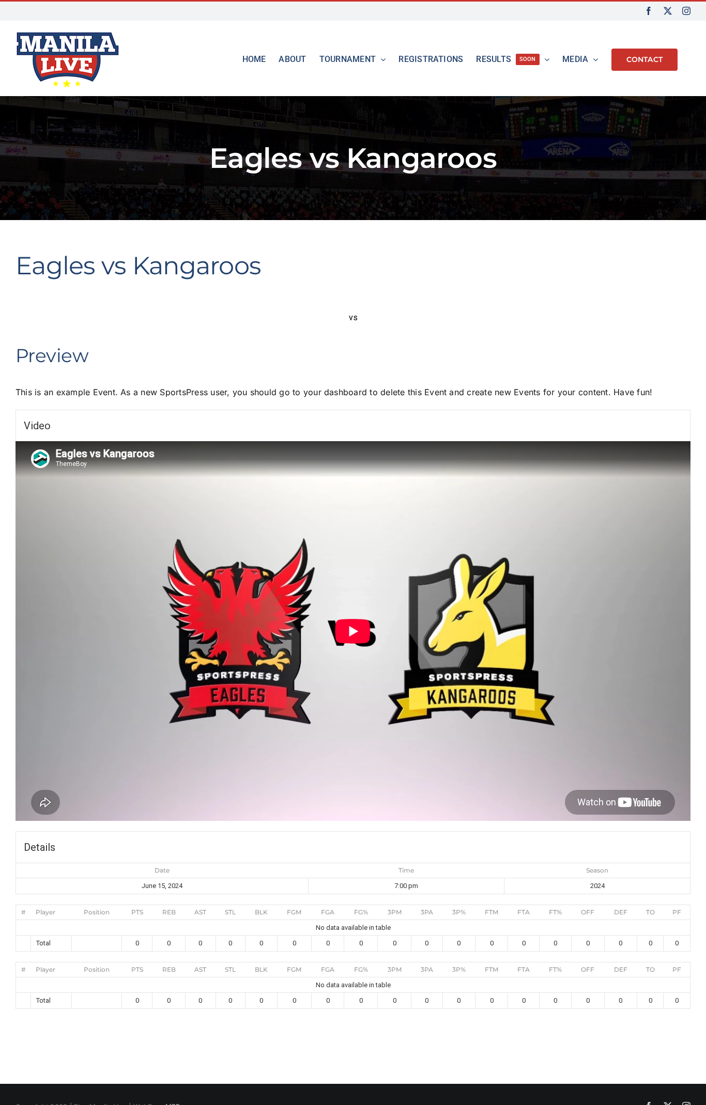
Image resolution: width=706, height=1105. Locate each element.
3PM (395, 912)
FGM (294, 912)
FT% (555, 912)
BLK (261, 912)
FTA (523, 912)
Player (45, 912)
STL (230, 912)
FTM (491, 912)
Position (97, 912)
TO (650, 912)
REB (169, 912)
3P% (459, 912)
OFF (587, 912)
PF (676, 912)
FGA (327, 912)
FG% (361, 912)
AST (200, 912)
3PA (427, 912)
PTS (137, 912)
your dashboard (335, 392)
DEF (620, 912)
